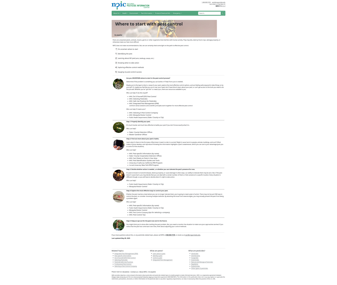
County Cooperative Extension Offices (148, 156)
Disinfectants (195, 256)
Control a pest (157, 258)
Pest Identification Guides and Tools (146, 160)
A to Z (223, 6)
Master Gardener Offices (138, 134)
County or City (158, 117)
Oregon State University (119, 277)
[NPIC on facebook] (218, 6)
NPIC (113, 275)
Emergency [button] (177, 13)
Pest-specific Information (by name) (146, 153)
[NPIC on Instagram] (219, 6)
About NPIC (143, 272)
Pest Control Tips (139, 215)
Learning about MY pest (126, 58)
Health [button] (124, 13)
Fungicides (194, 258)
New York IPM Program (150, 165)
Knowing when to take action (128, 63)
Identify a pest (157, 256)
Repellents (194, 264)
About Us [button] (116, 13)
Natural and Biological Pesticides (202, 262)
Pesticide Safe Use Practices (123, 262)
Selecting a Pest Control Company (125, 266)
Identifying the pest (125, 54)
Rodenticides (195, 266)
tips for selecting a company (159, 212)
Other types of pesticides (199, 268)
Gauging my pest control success (130, 72)
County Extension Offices (143, 132)
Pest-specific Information (122, 256)
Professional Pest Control (122, 264)
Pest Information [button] (147, 13)
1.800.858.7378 (206, 2)
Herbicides (194, 254)
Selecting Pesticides (140, 99)
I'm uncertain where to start (128, 49)
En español (152, 272)
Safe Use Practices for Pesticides (144, 101)
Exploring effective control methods (131, 67)
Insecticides (195, 260)
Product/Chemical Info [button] (162, 13)
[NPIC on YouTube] (216, 6)
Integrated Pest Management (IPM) (146, 103)
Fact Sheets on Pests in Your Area (145, 158)
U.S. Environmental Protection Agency (142, 277)
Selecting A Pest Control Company (145, 113)
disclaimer (125, 272)
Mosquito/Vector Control (142, 115)
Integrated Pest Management (162, 260)
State (150, 117)
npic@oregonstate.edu (218, 2)
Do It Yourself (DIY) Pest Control (144, 96)
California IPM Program (153, 163)
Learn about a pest (159, 254)
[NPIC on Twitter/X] (221, 6)
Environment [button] (134, 13)
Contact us (134, 272)
